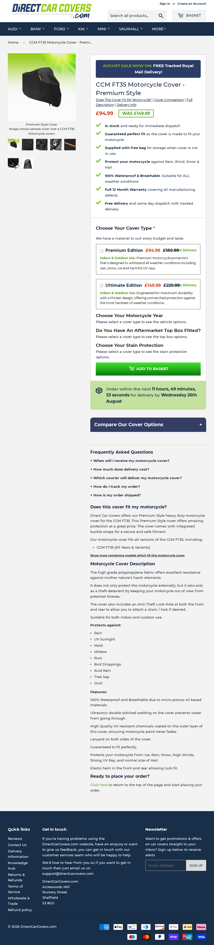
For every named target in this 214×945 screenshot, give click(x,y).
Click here (99, 785)
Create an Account (191, 3)
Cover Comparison (169, 100)
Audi (13, 29)
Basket (193, 15)
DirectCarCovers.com (39, 926)
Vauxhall (129, 29)
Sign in (165, 3)
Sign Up (196, 865)
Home (13, 42)
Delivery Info (126, 105)
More (157, 29)
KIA (82, 29)
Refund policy (20, 910)
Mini (102, 29)
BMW (36, 29)
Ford (60, 29)
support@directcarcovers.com (68, 873)
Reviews (15, 838)
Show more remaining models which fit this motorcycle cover (137, 555)
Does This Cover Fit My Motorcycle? (124, 100)
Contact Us (17, 845)
